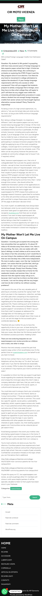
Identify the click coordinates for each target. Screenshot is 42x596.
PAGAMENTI (5, 584)
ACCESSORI (5, 556)
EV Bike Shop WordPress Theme (15, 591)
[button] (4, 592)
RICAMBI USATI (7, 576)
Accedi (7, 512)
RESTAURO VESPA (8, 564)
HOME (3, 548)
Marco (22, 51)
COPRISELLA (6, 568)
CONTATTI (5, 580)
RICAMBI (4, 552)
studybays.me (14, 213)
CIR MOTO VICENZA (21, 12)
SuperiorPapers (27, 43)
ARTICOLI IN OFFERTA (9, 572)
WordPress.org (10, 529)
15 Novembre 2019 (10, 51)
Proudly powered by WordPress (21, 595)
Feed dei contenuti (11, 518)
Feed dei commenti (12, 524)
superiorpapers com (20, 352)
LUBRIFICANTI (6, 560)
